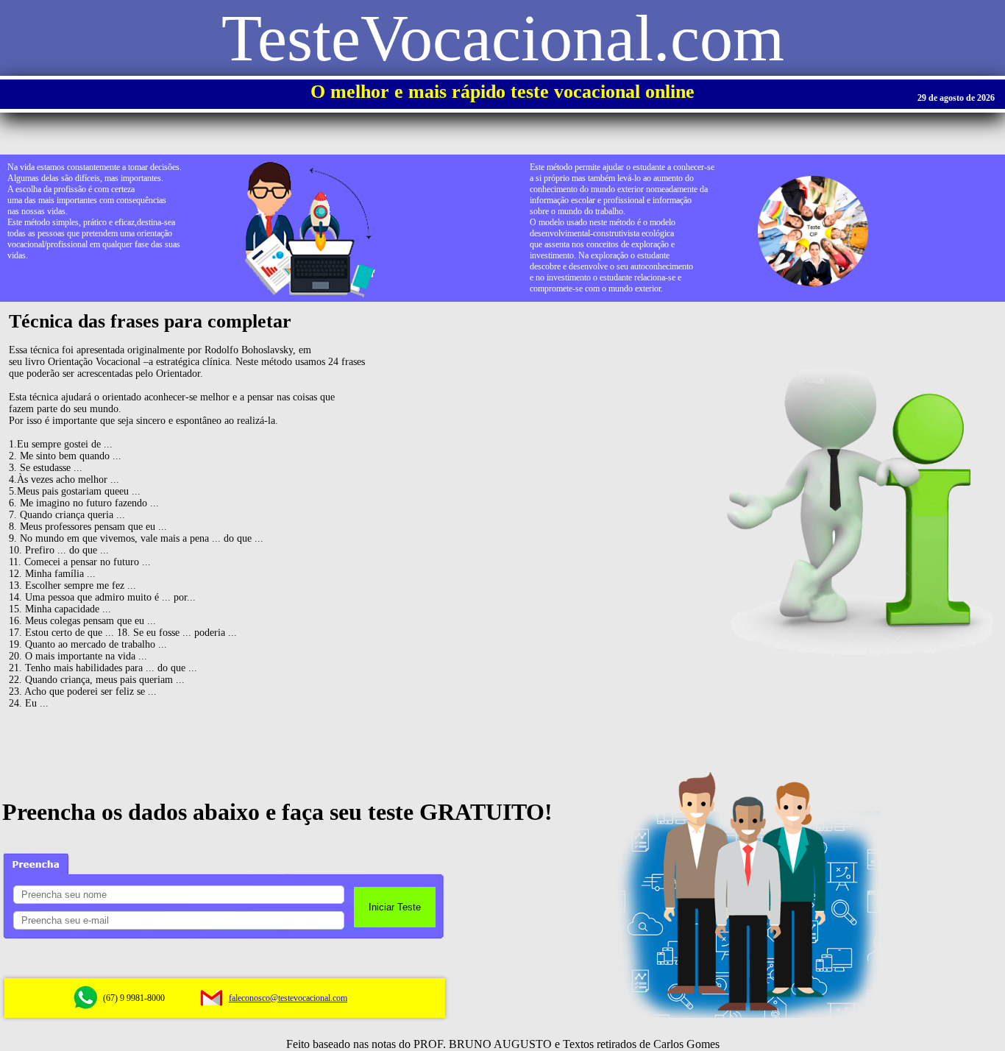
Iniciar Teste (395, 907)
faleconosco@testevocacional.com (288, 998)
